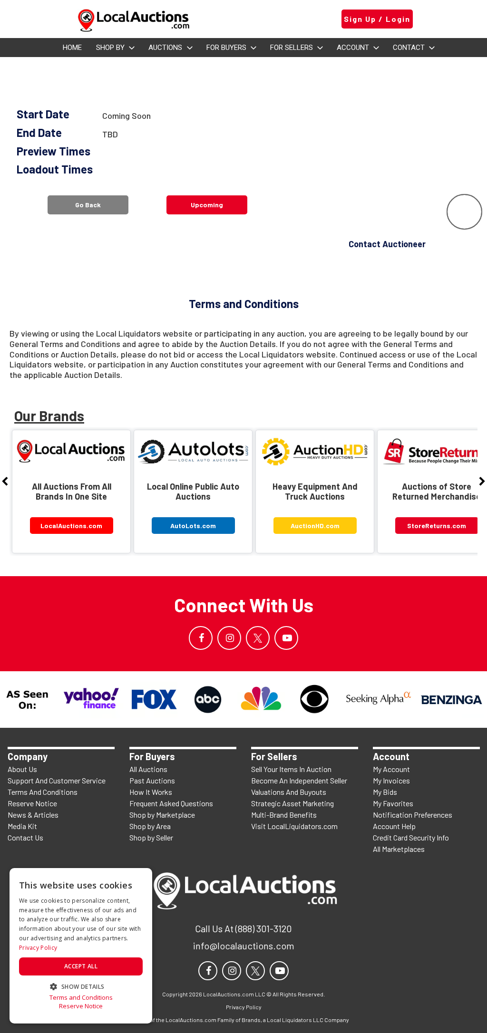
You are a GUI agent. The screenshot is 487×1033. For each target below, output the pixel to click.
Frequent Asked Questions (171, 803)
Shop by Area (150, 825)
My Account (391, 768)
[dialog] (81, 945)
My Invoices (391, 780)
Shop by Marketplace (162, 814)
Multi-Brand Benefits (284, 814)
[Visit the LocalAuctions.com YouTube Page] (286, 638)
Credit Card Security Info (411, 837)
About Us (22, 768)
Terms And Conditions (43, 791)
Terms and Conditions (81, 997)
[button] (81, 986)
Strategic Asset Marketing (292, 803)
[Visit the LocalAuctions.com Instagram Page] (229, 638)
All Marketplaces (399, 848)
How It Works (150, 791)
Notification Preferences (412, 814)
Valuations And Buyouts (288, 791)
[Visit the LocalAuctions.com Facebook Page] (201, 638)
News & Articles (33, 814)
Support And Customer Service (57, 780)
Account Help (394, 825)
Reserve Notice (32, 803)
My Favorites (393, 803)
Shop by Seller (151, 837)
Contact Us (25, 837)
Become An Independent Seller (299, 780)
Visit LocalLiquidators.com (294, 825)
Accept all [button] (80, 966)
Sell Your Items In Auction (291, 768)
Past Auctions (152, 780)
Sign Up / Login (377, 18)
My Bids (385, 791)
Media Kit (22, 825)
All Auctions (148, 768)
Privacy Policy (38, 948)
